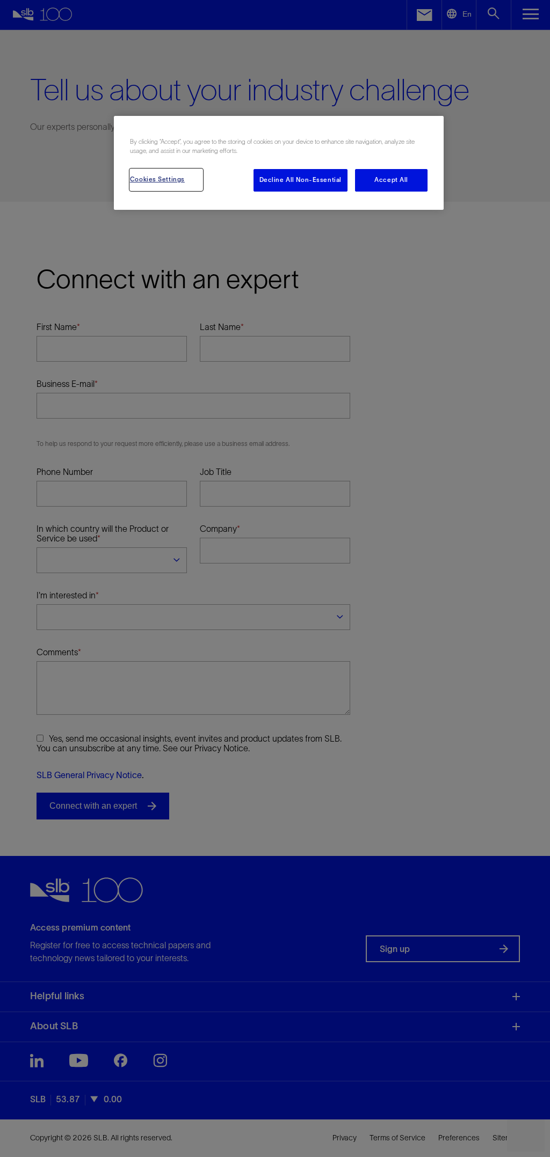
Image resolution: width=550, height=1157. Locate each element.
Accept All (391, 180)
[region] (279, 163)
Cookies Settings (157, 179)
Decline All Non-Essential (300, 180)
